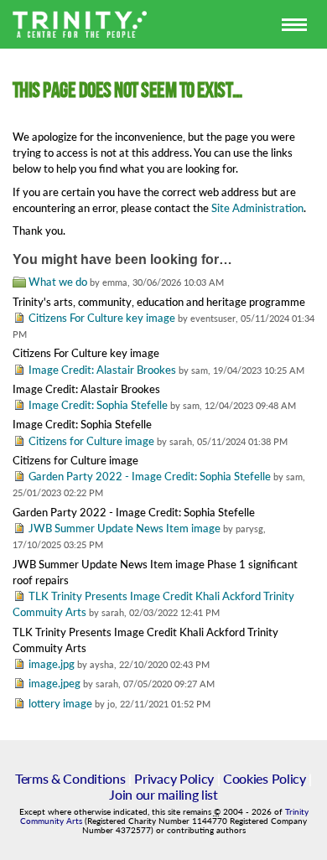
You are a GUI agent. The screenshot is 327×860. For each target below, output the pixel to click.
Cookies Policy (264, 778)
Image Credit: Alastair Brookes (102, 369)
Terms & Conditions (70, 778)
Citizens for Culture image (91, 441)
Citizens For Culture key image (102, 317)
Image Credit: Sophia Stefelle (98, 405)
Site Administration (257, 208)
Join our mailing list (163, 794)
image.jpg (52, 664)
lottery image (60, 703)
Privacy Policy (174, 778)
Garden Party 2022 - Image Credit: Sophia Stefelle (150, 476)
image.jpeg (54, 683)
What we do (58, 281)
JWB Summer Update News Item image (125, 528)
